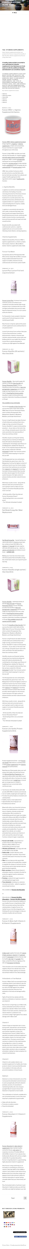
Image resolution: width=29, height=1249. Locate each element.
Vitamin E (4, 102)
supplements (14, 764)
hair (12, 959)
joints (17, 1150)
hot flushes (17, 963)
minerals (12, 546)
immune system (17, 167)
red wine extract (13, 163)
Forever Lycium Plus (7, 300)
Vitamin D (4, 100)
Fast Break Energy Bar (8, 540)
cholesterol (10, 165)
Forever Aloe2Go (7, 381)
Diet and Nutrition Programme (13, 774)
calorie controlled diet (8, 550)
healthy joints (20, 179)
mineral (11, 985)
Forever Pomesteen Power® (9, 385)
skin (10, 959)
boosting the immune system (15, 393)
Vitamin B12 (5, 97)
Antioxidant (5, 451)
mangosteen (13, 389)
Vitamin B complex (6, 95)
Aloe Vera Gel (17, 383)
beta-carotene (8, 955)
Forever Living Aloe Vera (11, 3)
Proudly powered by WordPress (18, 1245)
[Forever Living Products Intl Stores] (8, 1220)
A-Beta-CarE (5, 953)
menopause (10, 963)
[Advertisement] (14, 30)
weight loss (17, 780)
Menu (15, 12)
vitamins (4, 546)
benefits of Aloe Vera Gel (16, 406)
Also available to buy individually (11, 403)
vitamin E (15, 469)
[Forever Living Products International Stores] (9, 1224)
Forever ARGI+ (6, 142)
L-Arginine (14, 144)
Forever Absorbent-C (8, 1146)
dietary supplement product (18, 142)
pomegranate (21, 159)
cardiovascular (6, 167)
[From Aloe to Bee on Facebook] (20, 1237)
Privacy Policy (5, 1245)
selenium (22, 955)
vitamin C (7, 469)
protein (8, 764)
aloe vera (23, 387)
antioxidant (21, 157)
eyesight (18, 959)
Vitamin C (4, 99)
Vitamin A (4, 93)
